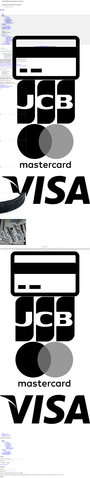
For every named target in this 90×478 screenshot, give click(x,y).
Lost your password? (4, 464)
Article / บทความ (7, 25)
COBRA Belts (8, 18)
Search (3, 31)
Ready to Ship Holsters (10, 37)
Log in (8, 462)
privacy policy (60, 474)
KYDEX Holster (43, 46)
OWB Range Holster (10, 22)
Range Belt (8, 17)
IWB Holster (8, 21)
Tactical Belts (6, 442)
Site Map (3, 24)
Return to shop (5, 34)
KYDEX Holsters (7, 19)
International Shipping (6, 27)
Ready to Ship (9, 20)
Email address (3, 471)
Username (2, 469)
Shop (3, 35)
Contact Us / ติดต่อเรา (6, 28)
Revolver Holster (9, 23)
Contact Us (11, 53)
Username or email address (5, 458)
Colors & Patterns (7, 26)
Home (3, 433)
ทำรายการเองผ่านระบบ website (6, 52)
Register (1, 476)
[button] (2, 14)
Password (2, 460)
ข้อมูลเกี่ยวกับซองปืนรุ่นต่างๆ (5, 49)
